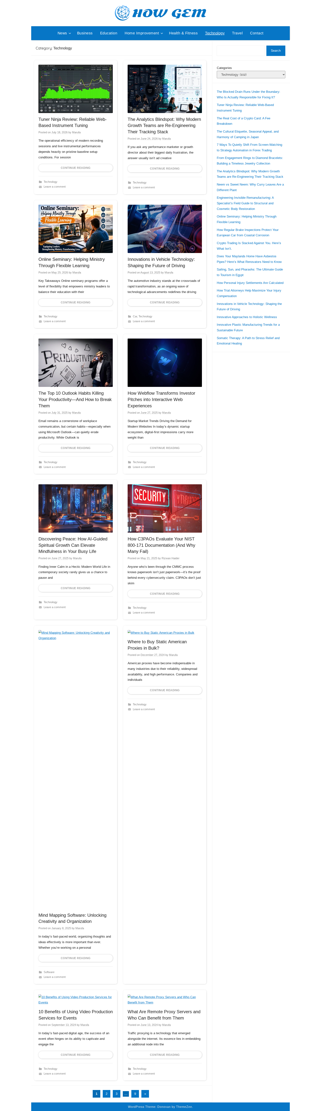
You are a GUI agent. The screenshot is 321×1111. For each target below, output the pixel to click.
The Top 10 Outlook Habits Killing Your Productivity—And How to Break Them (75, 399)
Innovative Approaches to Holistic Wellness (247, 317)
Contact (257, 33)
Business (85, 33)
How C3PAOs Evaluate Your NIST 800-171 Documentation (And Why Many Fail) (161, 545)
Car (135, 316)
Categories (224, 68)
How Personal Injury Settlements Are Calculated (250, 283)
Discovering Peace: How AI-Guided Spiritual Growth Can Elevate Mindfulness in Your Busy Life (72, 545)
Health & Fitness (183, 33)
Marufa (76, 132)
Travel (237, 33)
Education (108, 33)
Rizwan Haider (170, 558)
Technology (215, 33)
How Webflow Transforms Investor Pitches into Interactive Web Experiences (161, 399)
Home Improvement (142, 33)
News (62, 33)
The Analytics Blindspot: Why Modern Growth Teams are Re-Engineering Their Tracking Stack (164, 125)
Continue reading (76, 167)
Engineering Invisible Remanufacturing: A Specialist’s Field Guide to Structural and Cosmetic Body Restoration (245, 203)
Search (276, 50)
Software (49, 972)
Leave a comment (55, 186)
